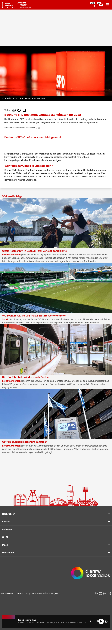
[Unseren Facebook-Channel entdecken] (105, 593)
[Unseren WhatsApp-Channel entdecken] (96, 593)
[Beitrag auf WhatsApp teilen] (14, 110)
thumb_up (106, 621)
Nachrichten (8, 514)
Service (6, 521)
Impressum (7, 593)
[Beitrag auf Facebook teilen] (19, 110)
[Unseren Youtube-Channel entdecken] (100, 593)
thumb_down (96, 621)
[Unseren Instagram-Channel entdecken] (109, 593)
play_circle (101, 621)
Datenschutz (21, 593)
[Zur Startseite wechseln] (8, 5)
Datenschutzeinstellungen (44, 593)
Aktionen (7, 529)
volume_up (89, 621)
